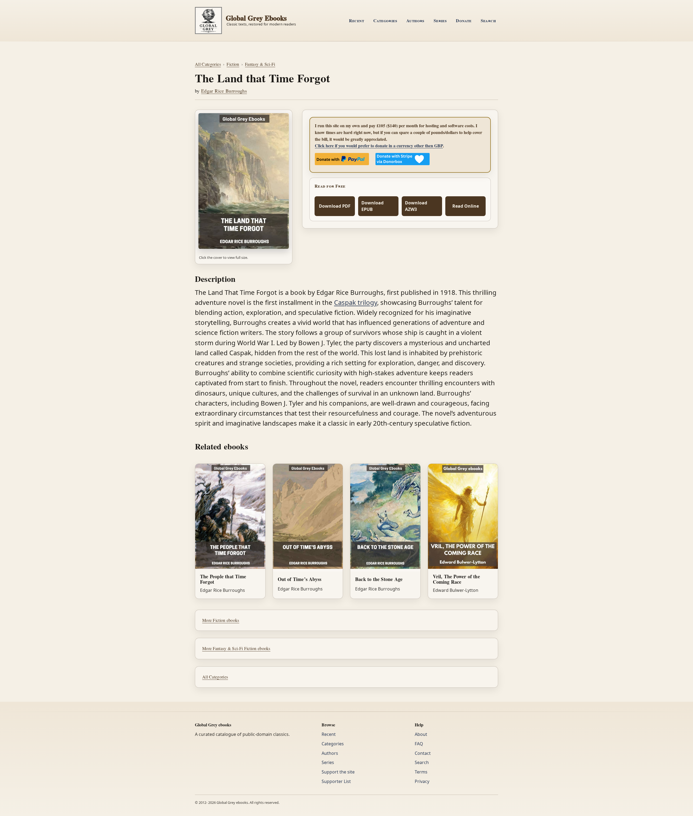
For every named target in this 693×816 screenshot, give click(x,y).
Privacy (422, 781)
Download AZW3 (416, 206)
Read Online (465, 206)
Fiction (233, 64)
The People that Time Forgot (223, 579)
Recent (356, 20)
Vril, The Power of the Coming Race (456, 579)
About (421, 734)
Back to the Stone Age (379, 579)
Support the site (338, 772)
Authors (415, 20)
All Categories (208, 64)
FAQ (419, 744)
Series (440, 20)
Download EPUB (372, 206)
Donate (463, 20)
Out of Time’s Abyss (300, 579)
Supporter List (336, 781)
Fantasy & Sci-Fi (260, 64)
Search (488, 20)
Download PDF (335, 206)
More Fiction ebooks (220, 620)
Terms (421, 772)
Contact (423, 753)
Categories (385, 20)
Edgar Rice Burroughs (224, 90)
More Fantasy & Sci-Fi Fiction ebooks (236, 648)
